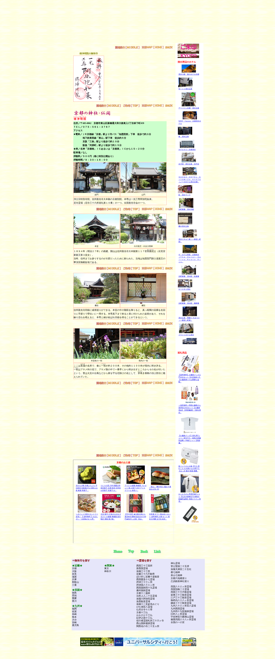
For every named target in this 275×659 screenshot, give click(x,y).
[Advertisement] (137, 23)
